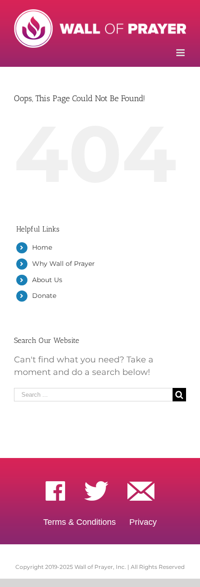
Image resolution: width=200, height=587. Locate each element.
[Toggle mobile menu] (181, 53)
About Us (47, 280)
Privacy (143, 522)
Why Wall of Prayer (63, 263)
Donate (44, 295)
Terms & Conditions (79, 522)
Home (42, 247)
